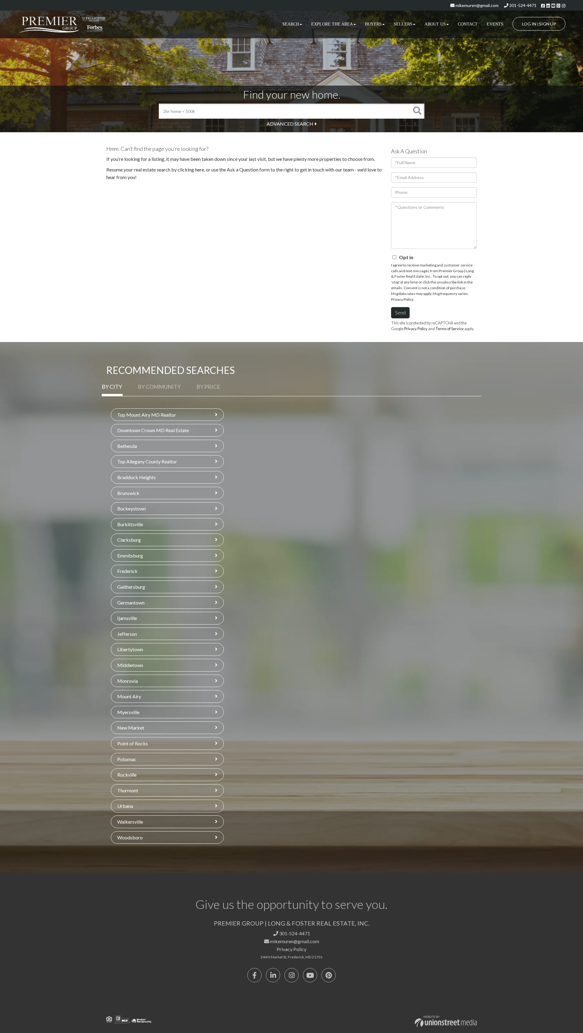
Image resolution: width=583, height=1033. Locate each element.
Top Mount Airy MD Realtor (146, 415)
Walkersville (130, 822)
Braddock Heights (136, 477)
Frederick (127, 571)
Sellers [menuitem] (403, 24)
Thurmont (127, 790)
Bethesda (127, 446)
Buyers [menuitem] (373, 24)
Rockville (127, 774)
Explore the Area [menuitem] (332, 24)
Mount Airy (129, 696)
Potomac (126, 759)
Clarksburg (129, 540)
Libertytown (130, 649)
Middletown (130, 665)
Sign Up (547, 23)
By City (112, 386)
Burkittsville (130, 524)
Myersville (128, 712)
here (199, 169)
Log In (529, 23)
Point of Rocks (132, 743)
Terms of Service (449, 328)
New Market (130, 727)
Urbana (125, 806)
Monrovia (127, 681)
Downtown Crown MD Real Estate (153, 430)
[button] (416, 111)
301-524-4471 (522, 5)
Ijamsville (127, 618)
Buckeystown (131, 508)
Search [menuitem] (290, 24)
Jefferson (127, 634)
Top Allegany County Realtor (147, 461)
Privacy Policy (402, 299)
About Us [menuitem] (435, 24)
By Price (208, 386)
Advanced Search (290, 124)
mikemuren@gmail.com (477, 5)
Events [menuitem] (495, 24)
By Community (159, 386)
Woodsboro (130, 837)
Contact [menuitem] (468, 24)
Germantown (131, 602)
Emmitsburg (130, 555)
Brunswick (128, 493)
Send (400, 312)
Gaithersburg (131, 587)
